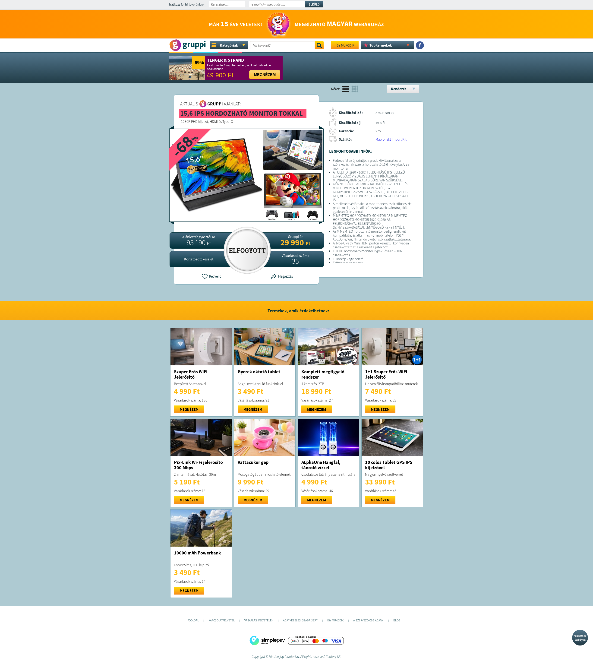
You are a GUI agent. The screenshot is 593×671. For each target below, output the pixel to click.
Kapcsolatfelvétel (221, 620)
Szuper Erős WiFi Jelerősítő (191, 374)
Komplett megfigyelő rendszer (322, 374)
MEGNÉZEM (189, 409)
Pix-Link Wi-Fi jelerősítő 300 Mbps (198, 464)
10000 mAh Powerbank (197, 553)
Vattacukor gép (253, 462)
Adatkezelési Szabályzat (580, 637)
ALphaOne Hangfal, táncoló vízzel (321, 464)
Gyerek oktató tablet (259, 371)
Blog (396, 620)
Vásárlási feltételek (258, 620)
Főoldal (193, 620)
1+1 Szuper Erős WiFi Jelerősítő (386, 374)
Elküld (314, 4)
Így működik (345, 45)
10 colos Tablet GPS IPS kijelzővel (388, 464)
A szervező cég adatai (368, 620)
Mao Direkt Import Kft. (391, 139)
